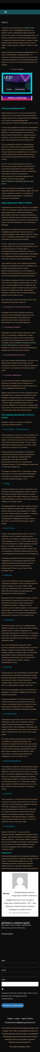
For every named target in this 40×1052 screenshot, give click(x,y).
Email (4, 970)
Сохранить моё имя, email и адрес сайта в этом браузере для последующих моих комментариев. (19, 996)
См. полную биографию (19, 912)
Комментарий (8, 934)
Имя (4, 961)
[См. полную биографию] (30, 912)
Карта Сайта (27, 1018)
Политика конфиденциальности (20, 1022)
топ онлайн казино (28, 28)
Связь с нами (13, 1018)
